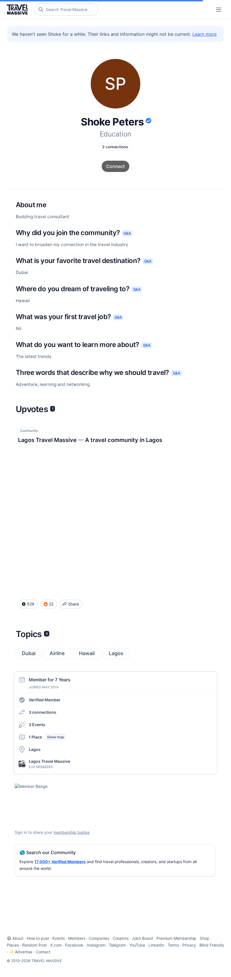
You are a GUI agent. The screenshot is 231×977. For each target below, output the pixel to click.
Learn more (204, 34)
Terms (173, 945)
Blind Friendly (211, 945)
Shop (204, 938)
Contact (43, 951)
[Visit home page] (18, 10)
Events (58, 938)
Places (13, 945)
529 (30, 604)
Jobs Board (142, 938)
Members (76, 938)
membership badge (72, 832)
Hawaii (87, 653)
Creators (120, 938)
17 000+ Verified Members (60, 861)
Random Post (34, 945)
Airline (57, 653)
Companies (99, 938)
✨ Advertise (20, 951)
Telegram (117, 945)
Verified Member (45, 699)
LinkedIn (156, 945)
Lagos (116, 653)
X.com (56, 945)
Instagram (96, 945)
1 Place (46, 737)
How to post (38, 938)
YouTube (137, 945)
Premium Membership (176, 938)
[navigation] (218, 9)
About (17, 938)
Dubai (28, 653)
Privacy (189, 945)
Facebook (74, 945)
